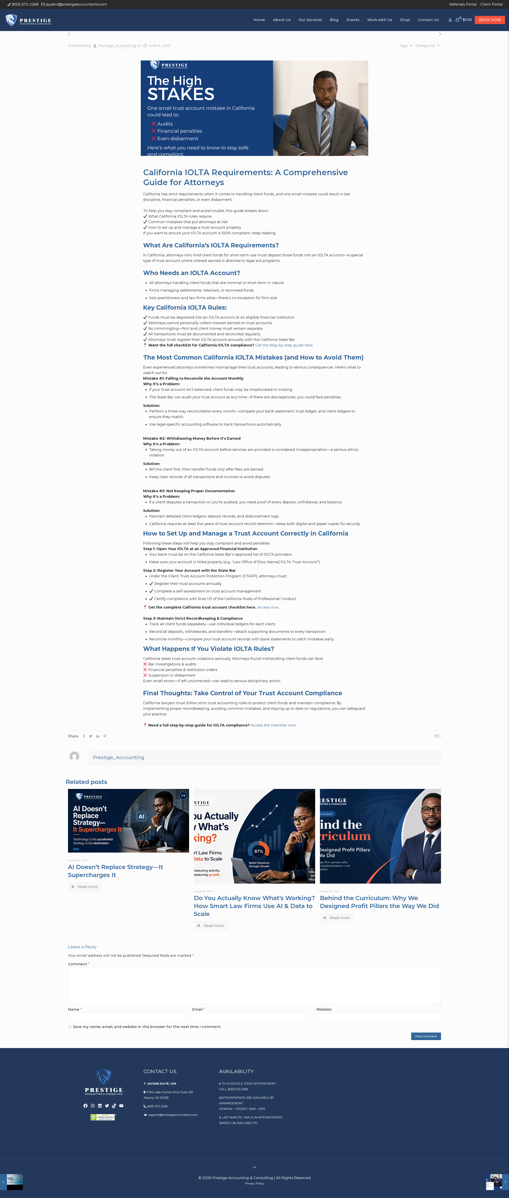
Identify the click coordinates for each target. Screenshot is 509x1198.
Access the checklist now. (273, 725)
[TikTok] (114, 1105)
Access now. (268, 607)
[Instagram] (92, 1105)
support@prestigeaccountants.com (173, 1115)
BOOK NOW (490, 20)
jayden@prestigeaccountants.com (76, 4)
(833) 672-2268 (25, 4)
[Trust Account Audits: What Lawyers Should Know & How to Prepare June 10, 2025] (497, 1182)
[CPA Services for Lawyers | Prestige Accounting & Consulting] (28, 20)
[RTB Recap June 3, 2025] (11, 1182)
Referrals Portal (463, 4)
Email (198, 1009)
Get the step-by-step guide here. (284, 345)
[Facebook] (85, 1105)
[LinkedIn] (99, 1105)
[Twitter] (107, 1105)
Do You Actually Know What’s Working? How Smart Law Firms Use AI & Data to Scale (254, 906)
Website (324, 1009)
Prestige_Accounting (117, 46)
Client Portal (491, 4)
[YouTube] (121, 1105)
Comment (78, 964)
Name (75, 1009)
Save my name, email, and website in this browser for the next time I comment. (147, 1027)
